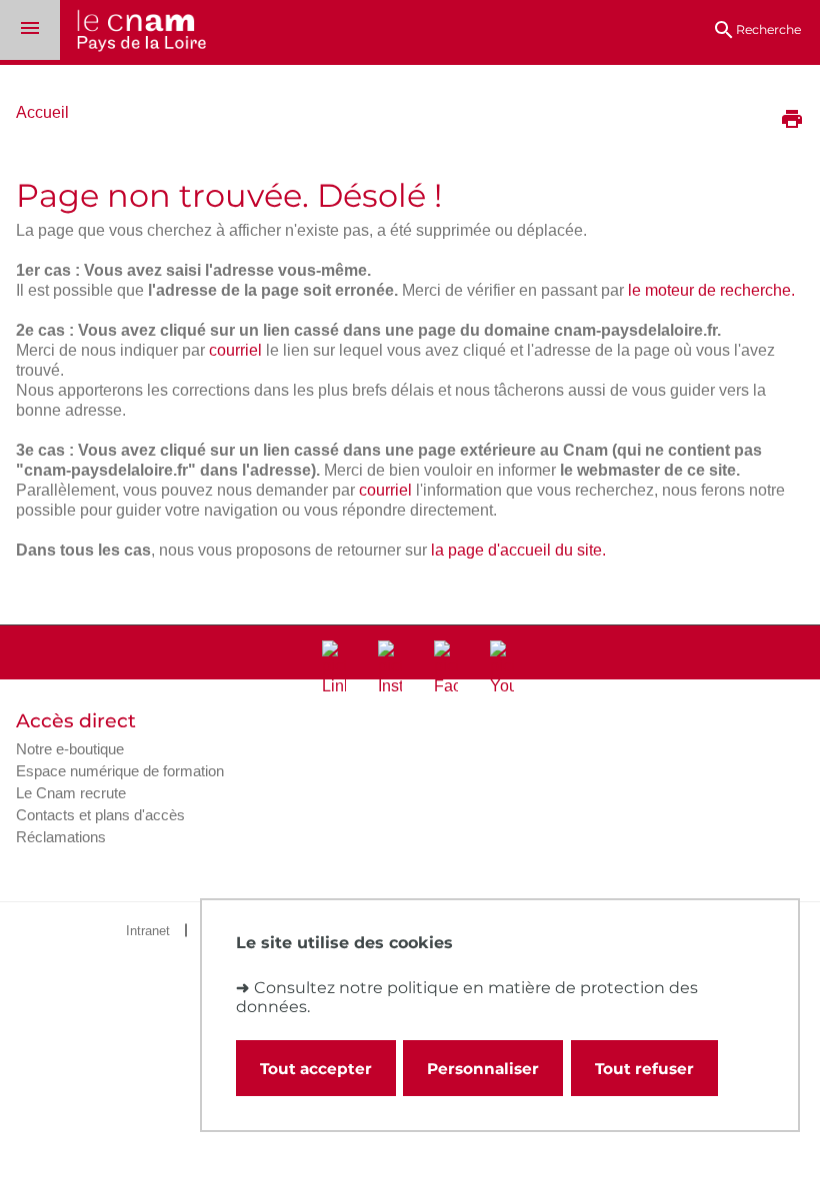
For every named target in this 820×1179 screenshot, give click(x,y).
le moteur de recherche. (711, 290)
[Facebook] (446, 668)
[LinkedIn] (334, 668)
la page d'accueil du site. (518, 550)
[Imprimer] (792, 121)
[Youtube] (502, 668)
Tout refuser (644, 1068)
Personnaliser (483, 1068)
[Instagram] (390, 668)
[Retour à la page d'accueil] (133, 32)
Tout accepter (316, 1068)
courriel (235, 350)
